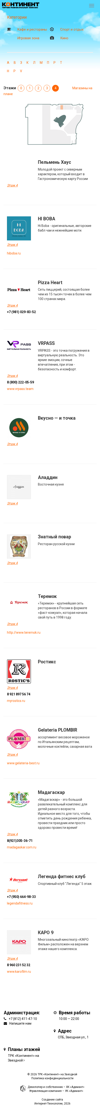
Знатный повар (54, 537)
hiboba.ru (14, 253)
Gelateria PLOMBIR (57, 730)
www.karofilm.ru (19, 971)
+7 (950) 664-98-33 (21, 897)
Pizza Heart (50, 282)
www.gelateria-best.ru (23, 763)
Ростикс (47, 662)
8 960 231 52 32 (18, 965)
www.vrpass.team (20, 389)
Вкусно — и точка (57, 418)
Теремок (47, 596)
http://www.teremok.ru (23, 632)
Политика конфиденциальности (52, 1078)
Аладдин (47, 477)
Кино (64, 38)
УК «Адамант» (74, 1091)
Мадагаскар (51, 792)
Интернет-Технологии (48, 1103)
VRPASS (46, 343)
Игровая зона (28, 38)
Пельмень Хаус (54, 162)
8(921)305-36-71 (20, 841)
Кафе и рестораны (32, 29)
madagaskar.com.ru (21, 847)
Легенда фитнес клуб (61, 876)
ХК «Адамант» (75, 1087)
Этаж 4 (12, 185)
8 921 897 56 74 (18, 694)
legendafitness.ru (20, 903)
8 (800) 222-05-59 (20, 382)
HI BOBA (46, 219)
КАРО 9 (45, 932)
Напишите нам (20, 1023)
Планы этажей (24, 1049)
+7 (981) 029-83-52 (21, 312)
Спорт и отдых (71, 29)
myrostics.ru (16, 701)
